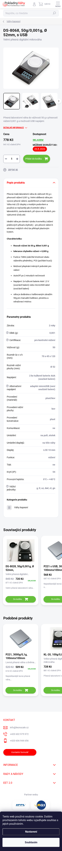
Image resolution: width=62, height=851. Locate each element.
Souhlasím (31, 842)
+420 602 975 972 (19, 734)
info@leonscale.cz (19, 727)
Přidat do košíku (33, 158)
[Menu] (58, 4)
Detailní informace (13, 127)
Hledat (54, 13)
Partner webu (31, 794)
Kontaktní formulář (19, 752)
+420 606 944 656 (19, 740)
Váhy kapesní (21, 507)
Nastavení (31, 831)
